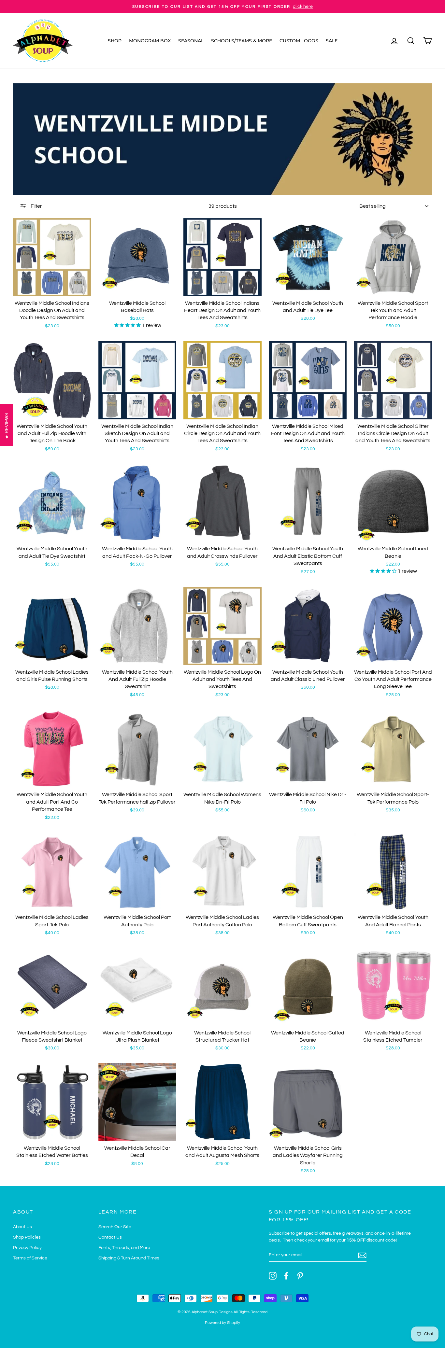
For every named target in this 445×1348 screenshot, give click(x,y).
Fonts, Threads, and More (124, 1247)
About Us (22, 1227)
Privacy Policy (27, 1247)
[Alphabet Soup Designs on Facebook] (286, 1276)
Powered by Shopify (222, 1323)
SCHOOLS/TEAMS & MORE (241, 41)
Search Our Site (114, 1227)
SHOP (115, 41)
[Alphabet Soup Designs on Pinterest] (300, 1276)
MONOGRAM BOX (150, 41)
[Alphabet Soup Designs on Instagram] (273, 1276)
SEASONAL (191, 41)
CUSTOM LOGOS (299, 41)
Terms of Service (30, 1258)
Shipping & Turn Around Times (128, 1258)
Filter (36, 206)
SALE (331, 41)
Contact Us (110, 1237)
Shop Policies (27, 1237)
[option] (222, 6)
